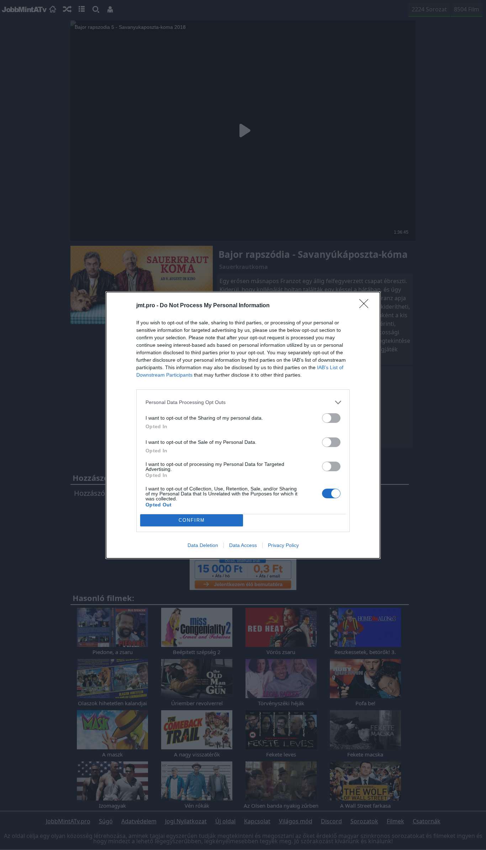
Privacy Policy (283, 545)
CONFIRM (192, 520)
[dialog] (243, 425)
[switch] (331, 418)
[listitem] (243, 402)
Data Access (243, 545)
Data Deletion (202, 545)
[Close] (366, 306)
